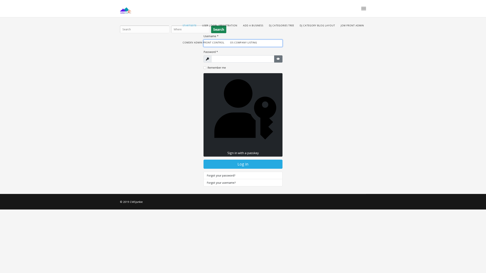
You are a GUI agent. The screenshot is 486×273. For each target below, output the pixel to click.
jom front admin (352, 25)
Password (211, 52)
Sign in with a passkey (243, 153)
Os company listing (243, 42)
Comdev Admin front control (203, 42)
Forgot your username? (221, 182)
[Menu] (363, 8)
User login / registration (219, 25)
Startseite (189, 25)
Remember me (216, 67)
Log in (243, 164)
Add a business (253, 25)
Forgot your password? (221, 175)
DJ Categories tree (281, 25)
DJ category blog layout (317, 25)
